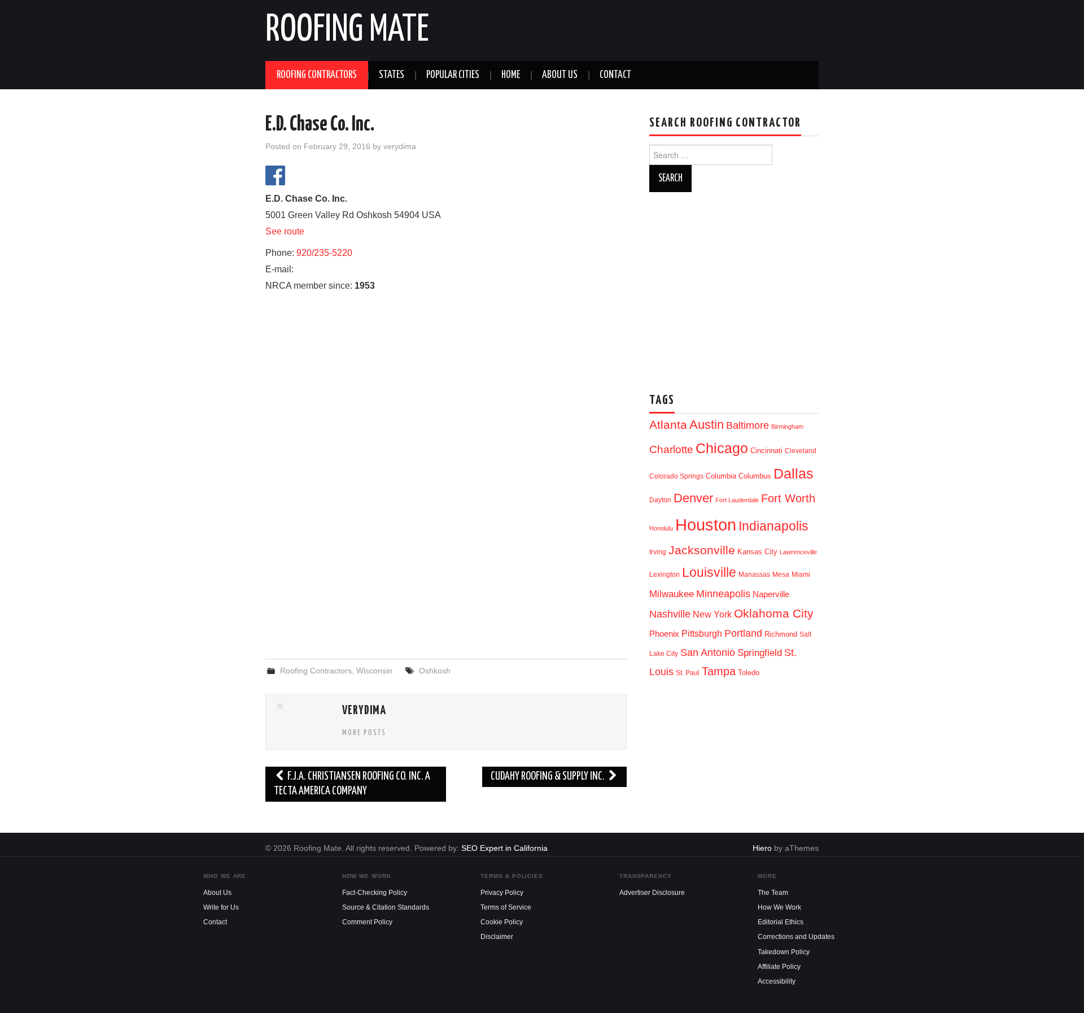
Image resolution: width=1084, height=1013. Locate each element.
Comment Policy (367, 922)
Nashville (669, 614)
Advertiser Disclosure (652, 893)
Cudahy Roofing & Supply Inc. (548, 776)
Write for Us (221, 907)
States (391, 75)
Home (510, 75)
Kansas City (757, 551)
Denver (693, 498)
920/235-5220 (324, 253)
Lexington (664, 575)
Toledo (748, 672)
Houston (705, 524)
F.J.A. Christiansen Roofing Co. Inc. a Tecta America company (352, 784)
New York (712, 614)
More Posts (364, 733)
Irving (657, 552)
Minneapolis (723, 593)
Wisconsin (374, 670)
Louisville (709, 572)
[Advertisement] (446, 559)
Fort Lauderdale (737, 500)
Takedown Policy (784, 952)
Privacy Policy (501, 893)
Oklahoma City (774, 613)
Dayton (660, 500)
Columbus (754, 476)
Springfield (759, 652)
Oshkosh (435, 670)
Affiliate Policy (779, 967)
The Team (773, 893)
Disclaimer (496, 937)
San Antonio (707, 652)
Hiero (762, 848)
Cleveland (800, 451)
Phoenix (664, 633)
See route (284, 231)
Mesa (780, 575)
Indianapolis (773, 526)
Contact (615, 75)
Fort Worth (788, 498)
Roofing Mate (347, 30)
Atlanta (668, 425)
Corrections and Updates (796, 937)
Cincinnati (766, 450)
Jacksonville (701, 550)
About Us (560, 75)
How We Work (779, 907)
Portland (743, 633)
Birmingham (787, 426)
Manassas (754, 575)
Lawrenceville (798, 552)
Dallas (793, 473)
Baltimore (747, 425)
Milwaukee (671, 594)
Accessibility (776, 981)
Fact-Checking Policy (374, 893)
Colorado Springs (676, 476)
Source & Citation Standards (385, 907)
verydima (399, 146)
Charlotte (671, 449)
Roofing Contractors (317, 75)
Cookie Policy (501, 922)
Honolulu (661, 528)
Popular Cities (452, 75)
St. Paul (688, 673)
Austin (706, 425)
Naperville (771, 594)
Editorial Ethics (780, 922)
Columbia (721, 476)
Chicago (722, 448)
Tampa (719, 671)
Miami (801, 575)
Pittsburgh (701, 633)
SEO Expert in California (504, 848)
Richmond (780, 634)
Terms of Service (505, 907)
